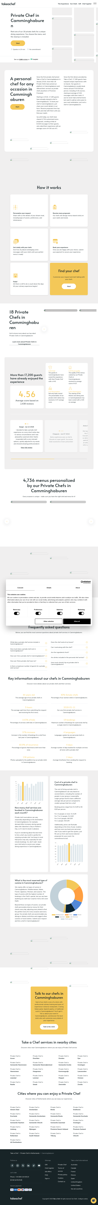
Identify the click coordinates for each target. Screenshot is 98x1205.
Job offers (48, 1172)
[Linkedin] (28, 1165)
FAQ (46, 1175)
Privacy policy (62, 1175)
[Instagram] (18, 1165)
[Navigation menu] (94, 3)
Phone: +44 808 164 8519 (19, 1177)
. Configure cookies (82, 1199)
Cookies (60, 1178)
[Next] (91, 521)
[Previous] (44, 329)
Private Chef (62, 1165)
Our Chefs (73, 4)
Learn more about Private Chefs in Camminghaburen (24, 343)
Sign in (47, 1178)
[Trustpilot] (26, 59)
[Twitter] (23, 1165)
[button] (44, 330)
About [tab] (78, 588)
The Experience (63, 4)
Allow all (77, 621)
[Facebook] (12, 1165)
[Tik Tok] (34, 1165)
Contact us (61, 1182)
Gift (79, 4)
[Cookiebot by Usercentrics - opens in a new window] (82, 582)
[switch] (38, 613)
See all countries (76, 1189)
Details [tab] (49, 588)
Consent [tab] (20, 588)
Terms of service (61, 1169)
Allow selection (49, 621)
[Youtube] (39, 1165)
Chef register (86, 4)
